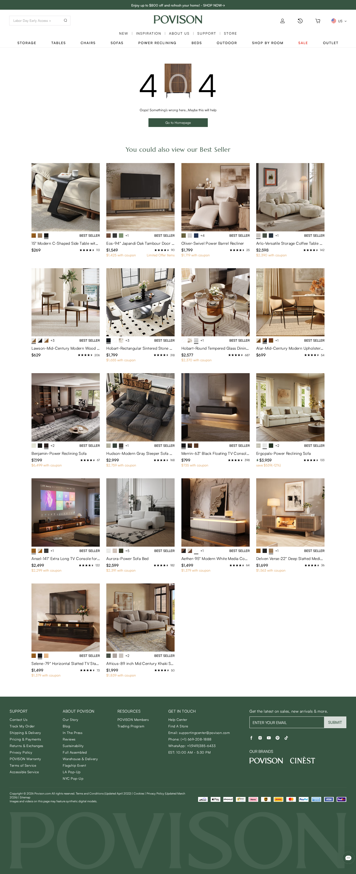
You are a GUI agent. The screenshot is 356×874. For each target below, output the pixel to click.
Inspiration (148, 33)
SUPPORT (206, 33)
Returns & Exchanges (26, 746)
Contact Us (18, 719)
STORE (230, 33)
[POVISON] (266, 761)
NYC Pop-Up (73, 778)
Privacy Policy (21, 752)
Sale (303, 43)
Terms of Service (23, 765)
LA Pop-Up (72, 772)
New (123, 33)
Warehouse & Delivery (80, 759)
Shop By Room (268, 43)
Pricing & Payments (25, 739)
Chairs (88, 43)
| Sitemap (24, 797)
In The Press (72, 733)
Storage (26, 43)
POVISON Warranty (25, 759)
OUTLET (331, 43)
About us (179, 33)
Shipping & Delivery (25, 733)
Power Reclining (157, 43)
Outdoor (227, 43)
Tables (58, 43)
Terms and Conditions (103, 793)
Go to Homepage (178, 122)
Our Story (70, 719)
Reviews (69, 739)
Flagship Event (74, 765)
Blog (66, 726)
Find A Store (178, 726)
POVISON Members (133, 719)
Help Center (177, 719)
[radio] (81, 250)
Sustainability (73, 746)
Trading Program (131, 726)
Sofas (117, 43)
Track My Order (22, 726)
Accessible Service (24, 772)
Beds (197, 43)
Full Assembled (75, 752)
